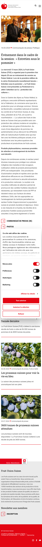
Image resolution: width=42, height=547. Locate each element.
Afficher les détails (28, 294)
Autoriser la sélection (21, 307)
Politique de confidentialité (9, 535)
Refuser (21, 314)
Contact (22, 535)
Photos (10, 227)
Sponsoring (30, 535)
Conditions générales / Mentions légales (13, 534)
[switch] (36, 271)
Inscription (12, 514)
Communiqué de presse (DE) (19, 221)
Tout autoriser (21, 300)
